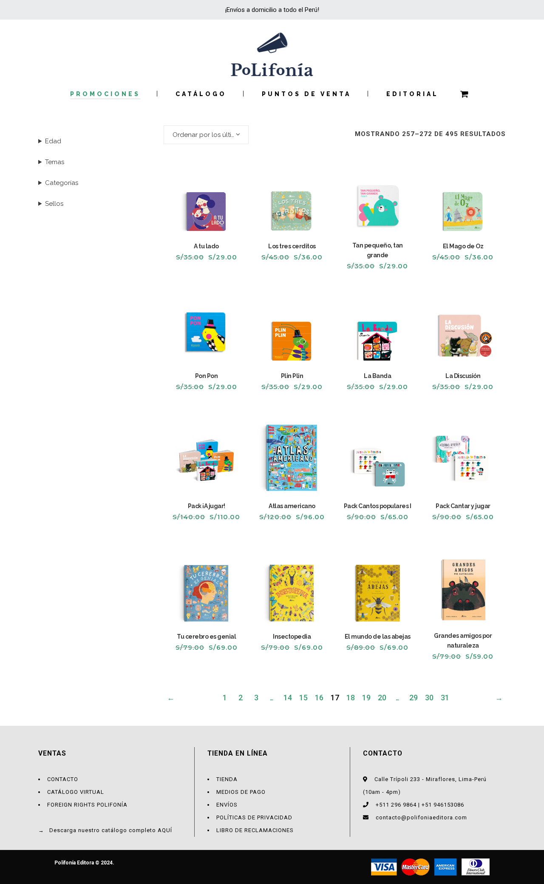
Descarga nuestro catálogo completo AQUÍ (110, 830)
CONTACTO (62, 779)
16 (319, 697)
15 (303, 697)
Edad (53, 141)
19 (366, 697)
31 (445, 697)
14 (287, 697)
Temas (54, 162)
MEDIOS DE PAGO (241, 792)
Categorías (61, 183)
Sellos (54, 203)
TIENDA (227, 779)
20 (382, 697)
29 (413, 697)
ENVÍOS (227, 805)
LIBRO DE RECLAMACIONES (255, 830)
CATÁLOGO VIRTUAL (75, 792)
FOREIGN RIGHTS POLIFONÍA (87, 805)
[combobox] (206, 134)
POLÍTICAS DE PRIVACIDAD (254, 817)
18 (350, 697)
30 (429, 697)
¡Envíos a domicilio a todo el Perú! (272, 10)
